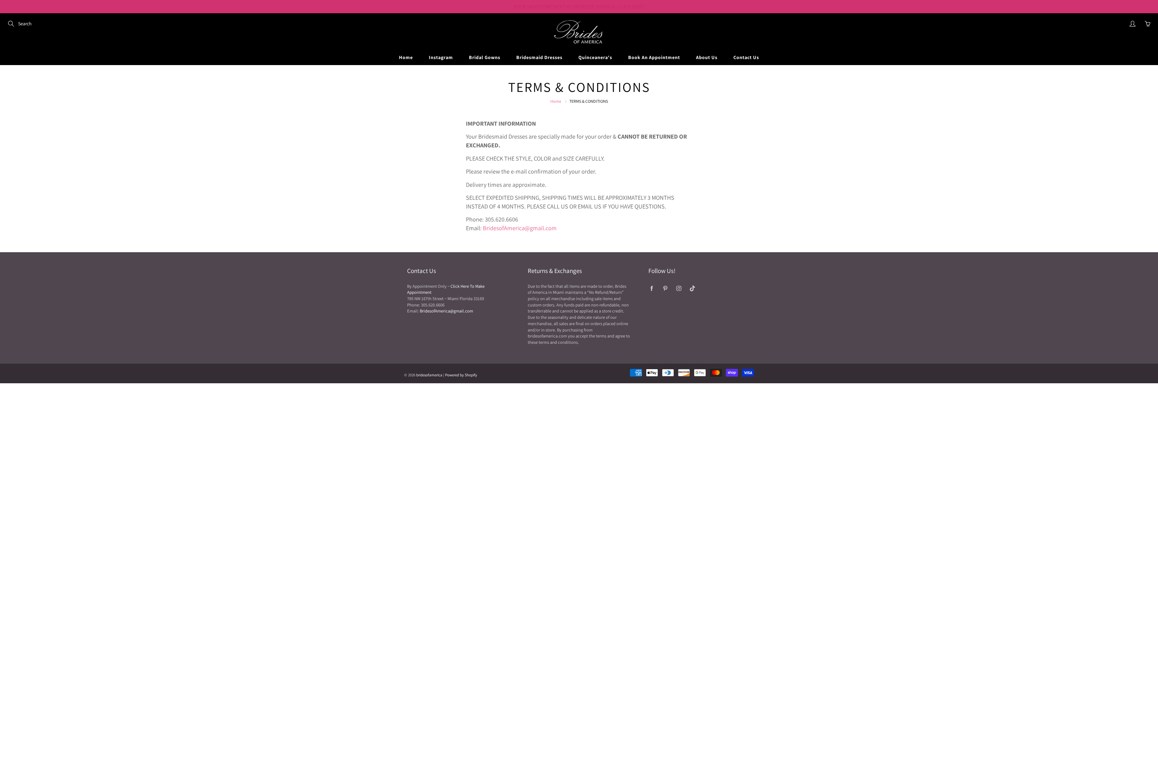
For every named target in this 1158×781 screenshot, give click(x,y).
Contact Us (746, 57)
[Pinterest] (665, 288)
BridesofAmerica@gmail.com (520, 228)
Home (406, 57)
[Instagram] (678, 288)
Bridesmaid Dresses (539, 57)
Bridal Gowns (484, 57)
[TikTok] (692, 288)
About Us (706, 57)
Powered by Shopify (461, 375)
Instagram (441, 57)
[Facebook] (651, 288)
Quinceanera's (595, 57)
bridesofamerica (429, 375)
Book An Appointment (654, 57)
